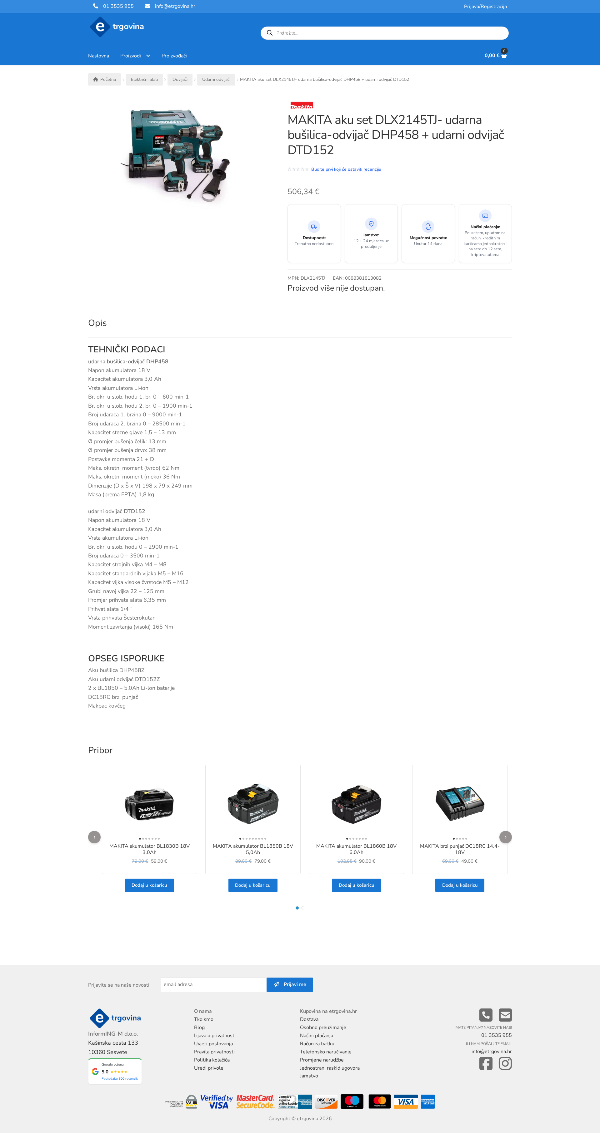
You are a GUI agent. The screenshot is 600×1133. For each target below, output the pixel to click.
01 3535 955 (116, 6)
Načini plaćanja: (485, 227)
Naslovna (98, 55)
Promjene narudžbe (322, 1060)
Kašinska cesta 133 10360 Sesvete (113, 1047)
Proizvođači (174, 55)
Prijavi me (292, 984)
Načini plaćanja (316, 1035)
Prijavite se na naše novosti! (119, 985)
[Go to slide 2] (302, 908)
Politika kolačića (212, 1060)
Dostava (309, 1019)
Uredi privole (208, 1068)
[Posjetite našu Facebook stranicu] (485, 1064)
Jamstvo (309, 1075)
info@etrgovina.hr (175, 6)
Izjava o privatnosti (215, 1035)
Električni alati (144, 79)
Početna (108, 79)
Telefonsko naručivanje (326, 1051)
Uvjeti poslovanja (213, 1043)
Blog (199, 1027)
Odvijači (180, 79)
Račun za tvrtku (317, 1043)
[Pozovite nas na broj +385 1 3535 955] (485, 1015)
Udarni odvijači (216, 79)
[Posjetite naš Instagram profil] (505, 1064)
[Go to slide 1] (297, 908)
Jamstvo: (371, 235)
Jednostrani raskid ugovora (330, 1068)
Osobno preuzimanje (323, 1027)
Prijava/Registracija (485, 6)
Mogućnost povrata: (428, 238)
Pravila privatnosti (214, 1051)
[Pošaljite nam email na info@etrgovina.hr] (505, 1015)
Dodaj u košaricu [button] (149, 885)
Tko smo (203, 1019)
